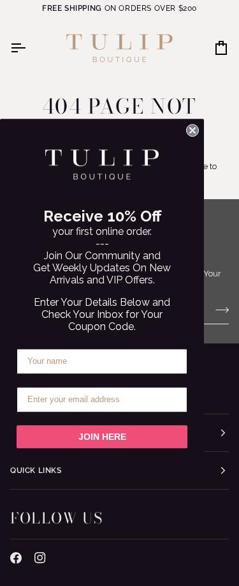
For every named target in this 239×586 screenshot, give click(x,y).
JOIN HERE (102, 437)
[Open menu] (29, 48)
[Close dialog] (192, 130)
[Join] (218, 310)
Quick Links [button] (36, 470)
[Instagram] (40, 558)
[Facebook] (16, 558)
